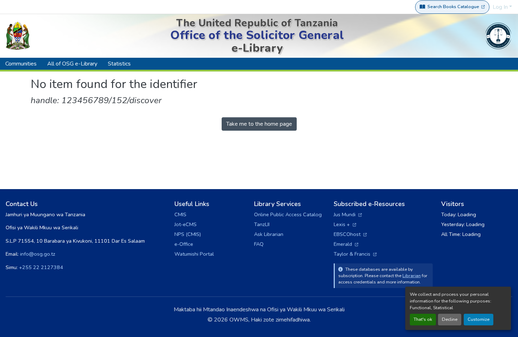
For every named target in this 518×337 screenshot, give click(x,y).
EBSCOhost (350, 234)
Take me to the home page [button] (259, 124)
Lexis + (345, 224)
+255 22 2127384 (41, 267)
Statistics (119, 64)
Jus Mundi (348, 214)
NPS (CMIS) (187, 234)
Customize (478, 319)
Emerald (346, 244)
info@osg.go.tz (37, 253)
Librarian (411, 276)
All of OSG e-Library (72, 64)
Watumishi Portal (194, 253)
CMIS (180, 214)
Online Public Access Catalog (288, 214)
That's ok (423, 319)
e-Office (183, 244)
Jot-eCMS (185, 224)
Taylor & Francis (355, 253)
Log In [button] (501, 7)
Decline (449, 319)
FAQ (259, 244)
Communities (21, 64)
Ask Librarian (268, 234)
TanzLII (262, 224)
